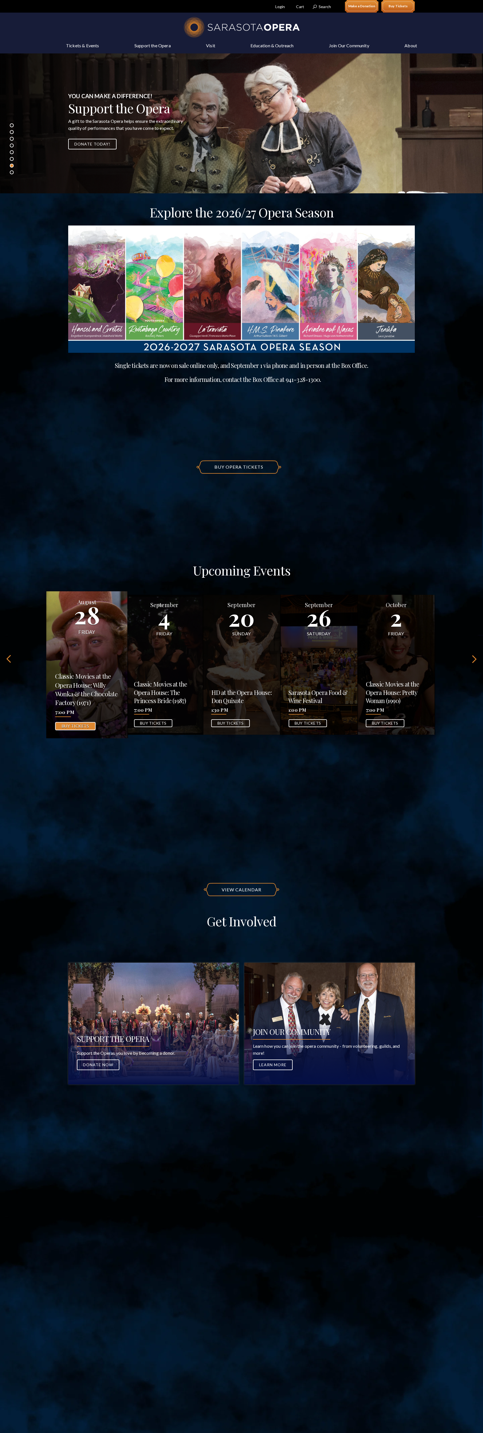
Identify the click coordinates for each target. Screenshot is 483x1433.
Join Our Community (349, 45)
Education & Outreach (271, 45)
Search (325, 6)
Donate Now (98, 1064)
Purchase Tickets (95, 151)
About (410, 45)
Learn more (273, 1064)
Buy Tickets (398, 6)
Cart (300, 6)
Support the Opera (152, 45)
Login (280, 6)
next (473, 659)
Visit (210, 45)
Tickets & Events (82, 45)
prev (9, 659)
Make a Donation (361, 6)
